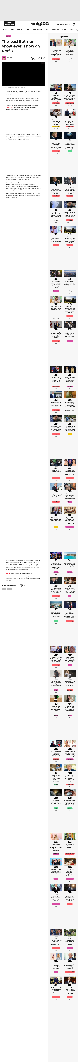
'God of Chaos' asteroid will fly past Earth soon (56, 802)
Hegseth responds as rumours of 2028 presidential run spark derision (69, 214)
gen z (56, 1042)
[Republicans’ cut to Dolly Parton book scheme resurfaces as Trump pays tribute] (70, 673)
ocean (56, 621)
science (56, 784)
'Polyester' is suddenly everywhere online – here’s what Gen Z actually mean (56, 1035)
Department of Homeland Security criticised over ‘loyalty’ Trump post (56, 380)
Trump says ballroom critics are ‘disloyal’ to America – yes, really (70, 778)
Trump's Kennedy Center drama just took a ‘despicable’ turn (56, 404)
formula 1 (70, 808)
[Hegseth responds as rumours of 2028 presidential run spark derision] (70, 204)
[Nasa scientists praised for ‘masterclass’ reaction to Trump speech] (56, 135)
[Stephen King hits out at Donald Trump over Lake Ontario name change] (70, 180)
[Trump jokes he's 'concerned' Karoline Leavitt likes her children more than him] (70, 112)
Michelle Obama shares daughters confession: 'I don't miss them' (56, 122)
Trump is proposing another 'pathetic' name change (56, 495)
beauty (69, 665)
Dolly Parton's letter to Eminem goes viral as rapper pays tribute (56, 284)
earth (70, 151)
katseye (56, 878)
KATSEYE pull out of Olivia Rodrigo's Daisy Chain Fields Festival (56, 872)
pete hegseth (70, 220)
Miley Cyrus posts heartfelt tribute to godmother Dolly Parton (70, 379)
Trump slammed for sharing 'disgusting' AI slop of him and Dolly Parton (55, 52)
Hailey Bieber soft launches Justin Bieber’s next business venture (70, 496)
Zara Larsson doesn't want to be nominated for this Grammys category (56, 847)
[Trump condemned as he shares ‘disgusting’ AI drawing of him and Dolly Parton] (56, 42)
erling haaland (70, 759)
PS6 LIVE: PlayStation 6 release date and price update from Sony (56, 215)
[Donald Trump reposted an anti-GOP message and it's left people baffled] (56, 324)
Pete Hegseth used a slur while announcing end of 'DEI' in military (56, 428)
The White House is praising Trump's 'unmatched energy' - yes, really (56, 990)
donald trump (70, 126)
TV (3, 36)
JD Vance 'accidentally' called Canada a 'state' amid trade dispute (69, 897)
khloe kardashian (70, 526)
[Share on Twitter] (42, 58)
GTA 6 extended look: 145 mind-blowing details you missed (69, 284)
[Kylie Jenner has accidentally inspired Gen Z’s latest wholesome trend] (70, 1050)
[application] (23, 74)
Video (64, 29)
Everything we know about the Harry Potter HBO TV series (70, 942)
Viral (47, 29)
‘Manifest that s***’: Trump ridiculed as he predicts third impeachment (70, 1035)
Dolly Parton (69, 690)
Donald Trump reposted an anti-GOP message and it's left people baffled (56, 334)
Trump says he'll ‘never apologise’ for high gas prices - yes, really (55, 590)
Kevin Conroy (9, 107)
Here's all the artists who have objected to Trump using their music (69, 472)
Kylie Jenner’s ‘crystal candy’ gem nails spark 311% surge (70, 659)
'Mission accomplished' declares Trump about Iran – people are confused (70, 614)
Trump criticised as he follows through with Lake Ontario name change (56, 659)
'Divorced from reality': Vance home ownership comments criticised (70, 990)
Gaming (19, 29)
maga (70, 434)
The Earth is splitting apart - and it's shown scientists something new (70, 145)
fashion (69, 501)
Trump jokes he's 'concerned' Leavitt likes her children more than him (70, 122)
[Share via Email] (44, 58)
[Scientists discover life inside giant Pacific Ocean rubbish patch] (56, 604)
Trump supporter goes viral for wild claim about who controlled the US (69, 428)
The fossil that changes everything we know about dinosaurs (56, 778)
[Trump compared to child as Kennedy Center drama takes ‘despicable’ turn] (56, 394)
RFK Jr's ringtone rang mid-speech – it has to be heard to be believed (56, 520)
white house (69, 244)
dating (56, 971)
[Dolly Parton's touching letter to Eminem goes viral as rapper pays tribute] (56, 273)
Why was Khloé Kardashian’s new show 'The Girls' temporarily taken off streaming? (69, 520)
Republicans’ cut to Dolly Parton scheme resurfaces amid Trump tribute (70, 684)
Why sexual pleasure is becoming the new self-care (56, 966)
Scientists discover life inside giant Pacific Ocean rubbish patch (56, 614)
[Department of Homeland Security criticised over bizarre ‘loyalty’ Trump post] (56, 369)
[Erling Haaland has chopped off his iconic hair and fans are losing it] (70, 743)
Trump (28, 29)
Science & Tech (37, 29)
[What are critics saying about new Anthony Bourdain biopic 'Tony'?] (70, 580)
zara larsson (56, 853)
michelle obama (56, 126)
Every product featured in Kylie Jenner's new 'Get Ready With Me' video (70, 709)
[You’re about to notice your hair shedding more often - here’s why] (56, 673)
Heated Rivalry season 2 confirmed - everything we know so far (70, 872)
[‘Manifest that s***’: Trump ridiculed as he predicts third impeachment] (70, 1025)
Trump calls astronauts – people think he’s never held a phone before (56, 190)
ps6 (56, 220)
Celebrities (55, 29)
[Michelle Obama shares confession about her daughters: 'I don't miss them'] (56, 112)
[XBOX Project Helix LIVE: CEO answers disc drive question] (70, 394)
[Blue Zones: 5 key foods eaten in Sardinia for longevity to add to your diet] (70, 555)
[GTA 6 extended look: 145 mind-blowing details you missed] (70, 273)
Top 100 (4, 29)
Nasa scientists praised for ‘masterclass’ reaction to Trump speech (56, 145)
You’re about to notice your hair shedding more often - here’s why (56, 683)
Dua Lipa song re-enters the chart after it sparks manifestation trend (56, 565)
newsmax (56, 244)
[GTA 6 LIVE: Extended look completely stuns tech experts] (70, 42)
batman (8, 36)
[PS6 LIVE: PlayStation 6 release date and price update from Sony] (56, 204)
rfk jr (56, 526)
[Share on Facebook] (39, 58)
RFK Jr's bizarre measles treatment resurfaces (69, 846)
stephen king (70, 195)
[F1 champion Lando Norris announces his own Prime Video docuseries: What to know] (70, 792)
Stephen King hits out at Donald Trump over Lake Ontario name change (70, 190)
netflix (4, 589)
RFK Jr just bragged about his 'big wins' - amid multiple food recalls (70, 966)
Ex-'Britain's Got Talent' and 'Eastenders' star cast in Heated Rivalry (56, 897)
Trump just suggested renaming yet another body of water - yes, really (56, 98)
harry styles (69, 341)
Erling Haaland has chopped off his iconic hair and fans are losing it (70, 754)
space (56, 808)
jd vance (70, 904)
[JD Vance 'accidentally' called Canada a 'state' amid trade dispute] (70, 887)
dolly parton (56, 290)
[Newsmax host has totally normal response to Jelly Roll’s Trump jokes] (56, 229)
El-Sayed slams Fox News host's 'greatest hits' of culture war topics (56, 942)
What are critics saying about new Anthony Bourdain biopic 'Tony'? (70, 590)
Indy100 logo (40, 24)
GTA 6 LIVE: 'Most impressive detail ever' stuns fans (56, 308)
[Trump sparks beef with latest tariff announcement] (56, 1050)
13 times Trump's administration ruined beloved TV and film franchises (56, 754)
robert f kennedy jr (70, 853)
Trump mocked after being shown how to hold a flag (56, 472)
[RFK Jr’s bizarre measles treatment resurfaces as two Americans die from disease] (70, 836)
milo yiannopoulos (70, 103)
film (70, 596)
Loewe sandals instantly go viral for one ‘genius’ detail (56, 708)
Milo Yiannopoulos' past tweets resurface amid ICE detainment (69, 97)
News (12, 29)
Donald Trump (56, 59)
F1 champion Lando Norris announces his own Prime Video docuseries (69, 803)
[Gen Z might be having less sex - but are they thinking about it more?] (56, 956)
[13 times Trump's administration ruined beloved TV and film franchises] (56, 743)
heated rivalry (70, 878)
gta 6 (70, 59)
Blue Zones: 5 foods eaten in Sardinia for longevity (69, 564)
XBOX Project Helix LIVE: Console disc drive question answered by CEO (70, 404)
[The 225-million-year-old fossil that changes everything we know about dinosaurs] (56, 767)
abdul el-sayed (56, 948)
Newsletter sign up (65, 24)
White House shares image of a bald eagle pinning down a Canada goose (70, 239)
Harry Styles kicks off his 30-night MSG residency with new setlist (70, 334)
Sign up (8, 573)
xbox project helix (70, 410)
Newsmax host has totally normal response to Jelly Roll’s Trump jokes (56, 239)
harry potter (69, 948)
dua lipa (56, 572)
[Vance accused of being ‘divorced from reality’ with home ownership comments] (70, 979)
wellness (70, 572)
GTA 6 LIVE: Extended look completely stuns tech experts (70, 52)
